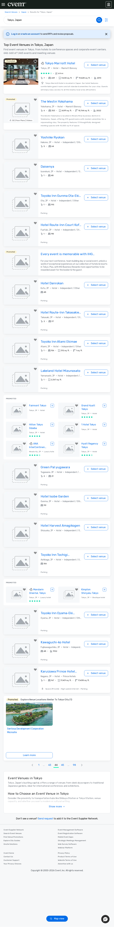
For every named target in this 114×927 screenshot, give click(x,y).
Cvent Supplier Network (14, 830)
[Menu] (3, 4)
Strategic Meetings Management (72, 840)
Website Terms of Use (67, 860)
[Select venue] (52, 405)
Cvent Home (9, 853)
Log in (14, 34)
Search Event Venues (13, 833)
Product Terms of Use (67, 857)
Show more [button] (55, 806)
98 (74, 765)
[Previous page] (32, 765)
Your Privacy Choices (12, 864)
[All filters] (106, 20)
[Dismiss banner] (106, 34)
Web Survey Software (67, 844)
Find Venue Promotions (13, 837)
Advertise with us (65, 864)
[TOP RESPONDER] (43, 63)
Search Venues (11, 12)
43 (49, 765)
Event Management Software (70, 830)
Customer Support (11, 860)
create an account (30, 34)
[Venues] (109, 4)
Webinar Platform (65, 848)
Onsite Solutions (11, 844)
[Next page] (81, 765)
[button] (71, 78)
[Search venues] (99, 20)
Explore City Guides (12, 840)
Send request (45, 818)
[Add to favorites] (35, 61)
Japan (23, 12)
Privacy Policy (64, 853)
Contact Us (8, 857)
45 (62, 765)
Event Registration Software (70, 833)
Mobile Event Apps (65, 837)
